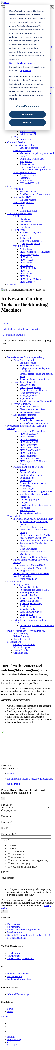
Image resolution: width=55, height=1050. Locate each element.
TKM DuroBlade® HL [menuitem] (31, 450)
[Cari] (52, 7)
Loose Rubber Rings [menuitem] (30, 595)
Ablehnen (27, 122)
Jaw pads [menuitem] (24, 502)
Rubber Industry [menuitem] (21, 636)
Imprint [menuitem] (10, 1036)
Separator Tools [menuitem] (27, 609)
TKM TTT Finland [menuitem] (29, 268)
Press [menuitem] (15, 137)
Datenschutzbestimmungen (22, 63)
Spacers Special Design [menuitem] (31, 603)
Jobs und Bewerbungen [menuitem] (18, 994)
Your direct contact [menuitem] (29, 147)
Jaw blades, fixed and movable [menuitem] (34, 494)
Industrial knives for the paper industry (21, 329)
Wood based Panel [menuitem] (28, 579)
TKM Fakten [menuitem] (13, 955)
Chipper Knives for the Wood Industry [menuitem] (32, 568)
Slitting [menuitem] (23, 469)
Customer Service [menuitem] (22, 150)
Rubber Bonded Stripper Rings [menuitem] (35, 590)
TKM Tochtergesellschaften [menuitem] (20, 958)
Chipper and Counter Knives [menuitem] (33, 557)
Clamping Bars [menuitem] (20, 652)
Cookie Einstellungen (27, 106)
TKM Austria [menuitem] (26, 265)
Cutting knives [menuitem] (27, 477)
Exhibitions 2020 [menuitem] (28, 131)
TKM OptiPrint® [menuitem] (28, 436)
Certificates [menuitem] (25, 178)
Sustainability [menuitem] (26, 238)
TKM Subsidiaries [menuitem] (22, 246)
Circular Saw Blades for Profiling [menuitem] (36, 535)
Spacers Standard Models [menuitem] (32, 598)
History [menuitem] (23, 235)
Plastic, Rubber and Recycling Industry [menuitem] (26, 631)
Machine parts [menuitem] (14, 641)
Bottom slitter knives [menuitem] (29, 365)
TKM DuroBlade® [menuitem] (29, 447)
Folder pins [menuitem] (25, 497)
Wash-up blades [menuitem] (27, 510)
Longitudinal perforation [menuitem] (31, 475)
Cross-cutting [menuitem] (26, 480)
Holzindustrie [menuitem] (13, 927)
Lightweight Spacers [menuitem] (29, 600)
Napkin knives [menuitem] (27, 398)
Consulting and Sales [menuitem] (23, 145)
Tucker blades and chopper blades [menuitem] (36, 491)
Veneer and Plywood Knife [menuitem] (33, 565)
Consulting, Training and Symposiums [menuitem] (32, 160)
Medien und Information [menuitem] (19, 979)
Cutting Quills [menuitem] (26, 614)
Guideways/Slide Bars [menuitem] (24, 644)
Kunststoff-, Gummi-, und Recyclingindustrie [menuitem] (29, 935)
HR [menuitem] (21, 208)
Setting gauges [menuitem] (27, 488)
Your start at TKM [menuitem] (22, 197)
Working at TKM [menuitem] (28, 191)
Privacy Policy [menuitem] (14, 1039)
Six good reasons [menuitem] (28, 199)
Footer (4, 1016)
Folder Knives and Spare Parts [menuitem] (28, 466)
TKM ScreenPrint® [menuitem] (29, 458)
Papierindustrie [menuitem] (14, 924)
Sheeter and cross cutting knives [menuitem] (35, 379)
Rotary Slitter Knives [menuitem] (30, 587)
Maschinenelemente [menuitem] (16, 937)
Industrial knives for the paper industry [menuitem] (25, 357)
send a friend (13, 784)
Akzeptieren (27, 114)
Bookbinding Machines (14, 334)
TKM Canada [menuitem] (26, 273)
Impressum (25, 70)
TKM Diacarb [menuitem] (26, 260)
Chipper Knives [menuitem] (27, 570)
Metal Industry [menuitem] (14, 581)
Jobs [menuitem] (22, 205)
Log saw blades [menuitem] (27, 384)
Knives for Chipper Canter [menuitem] (32, 527)
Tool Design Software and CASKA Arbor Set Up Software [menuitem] (35, 168)
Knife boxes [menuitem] (25, 486)
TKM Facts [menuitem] (19, 230)
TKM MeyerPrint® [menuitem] (29, 434)
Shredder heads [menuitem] (27, 417)
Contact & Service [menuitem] (16, 142)
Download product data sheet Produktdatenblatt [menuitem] (30, 778)
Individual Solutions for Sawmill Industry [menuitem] (33, 518)
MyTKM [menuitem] (11, 284)
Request (11, 773)
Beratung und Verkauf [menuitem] (18, 973)
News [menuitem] (10, 1008)
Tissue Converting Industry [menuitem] (26, 382)
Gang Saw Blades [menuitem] (28, 548)
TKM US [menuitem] (24, 271)
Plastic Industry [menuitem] (20, 633)
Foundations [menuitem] (25, 227)
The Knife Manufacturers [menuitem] (19, 213)
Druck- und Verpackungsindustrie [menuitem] (23, 929)
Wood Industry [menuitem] (14, 516)
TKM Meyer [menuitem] (26, 257)
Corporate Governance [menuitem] (31, 240)
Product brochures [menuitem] (28, 175)
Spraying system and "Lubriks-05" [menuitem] (36, 401)
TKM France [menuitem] (26, 262)
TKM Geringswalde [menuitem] (29, 254)
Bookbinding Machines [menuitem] (24, 414)
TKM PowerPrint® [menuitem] (29, 439)
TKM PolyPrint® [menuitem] (28, 455)
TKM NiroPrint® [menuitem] (28, 453)
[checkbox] (27, 856)
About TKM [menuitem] (26, 180)
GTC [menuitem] (9, 1042)
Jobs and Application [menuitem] (23, 202)
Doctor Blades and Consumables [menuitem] (29, 431)
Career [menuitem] (10, 186)
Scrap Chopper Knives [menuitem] (31, 611)
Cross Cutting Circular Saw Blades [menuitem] (36, 540)
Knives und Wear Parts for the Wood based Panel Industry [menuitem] (31, 574)
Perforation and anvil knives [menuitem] (33, 390)
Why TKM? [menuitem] (19, 189)
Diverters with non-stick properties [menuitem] (36, 505)
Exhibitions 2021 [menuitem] (28, 134)
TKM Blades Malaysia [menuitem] (31, 279)
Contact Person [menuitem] (27, 139)
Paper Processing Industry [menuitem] (25, 360)
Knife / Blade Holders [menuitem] (30, 617)
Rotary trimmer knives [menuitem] (30, 412)
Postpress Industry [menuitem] (22, 404)
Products (7, 323)
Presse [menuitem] (10, 1011)
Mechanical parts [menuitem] (21, 647)
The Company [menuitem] (26, 219)
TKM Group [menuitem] (19, 216)
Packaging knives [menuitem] (28, 395)
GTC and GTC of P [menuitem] (29, 183)
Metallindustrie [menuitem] (14, 932)
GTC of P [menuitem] (12, 1045)
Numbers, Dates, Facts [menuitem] (30, 232)
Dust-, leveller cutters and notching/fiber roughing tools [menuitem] (34, 421)
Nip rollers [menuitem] (25, 507)
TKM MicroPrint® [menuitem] (29, 442)
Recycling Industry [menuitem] (22, 639)
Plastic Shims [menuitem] (26, 606)
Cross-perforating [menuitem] (28, 472)
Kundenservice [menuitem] (14, 976)
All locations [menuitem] (26, 249)
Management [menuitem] (26, 221)
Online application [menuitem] (28, 210)
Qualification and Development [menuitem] (35, 194)
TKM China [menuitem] (25, 276)
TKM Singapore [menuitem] (27, 282)
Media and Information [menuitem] (24, 172)
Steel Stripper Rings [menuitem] (29, 592)
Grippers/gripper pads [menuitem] (30, 499)
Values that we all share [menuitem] (31, 224)
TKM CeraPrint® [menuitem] (28, 445)
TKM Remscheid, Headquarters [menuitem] (35, 251)
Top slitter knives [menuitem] (28, 362)
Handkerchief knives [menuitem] (30, 393)
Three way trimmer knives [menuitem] (32, 409)
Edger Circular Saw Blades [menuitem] (33, 538)
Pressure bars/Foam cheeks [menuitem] (33, 483)
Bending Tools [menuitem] (20, 650)
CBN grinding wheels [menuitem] (30, 387)
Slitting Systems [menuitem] (21, 584)
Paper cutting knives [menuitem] (29, 406)
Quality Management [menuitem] (30, 243)
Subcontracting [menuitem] (27, 164)
